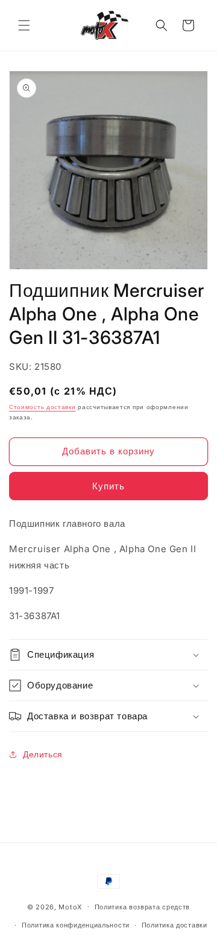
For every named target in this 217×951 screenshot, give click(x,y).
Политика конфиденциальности (76, 925)
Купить (108, 486)
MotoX (70, 906)
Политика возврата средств (142, 907)
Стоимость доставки (42, 406)
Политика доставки (174, 925)
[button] (24, 25)
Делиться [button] (43, 754)
